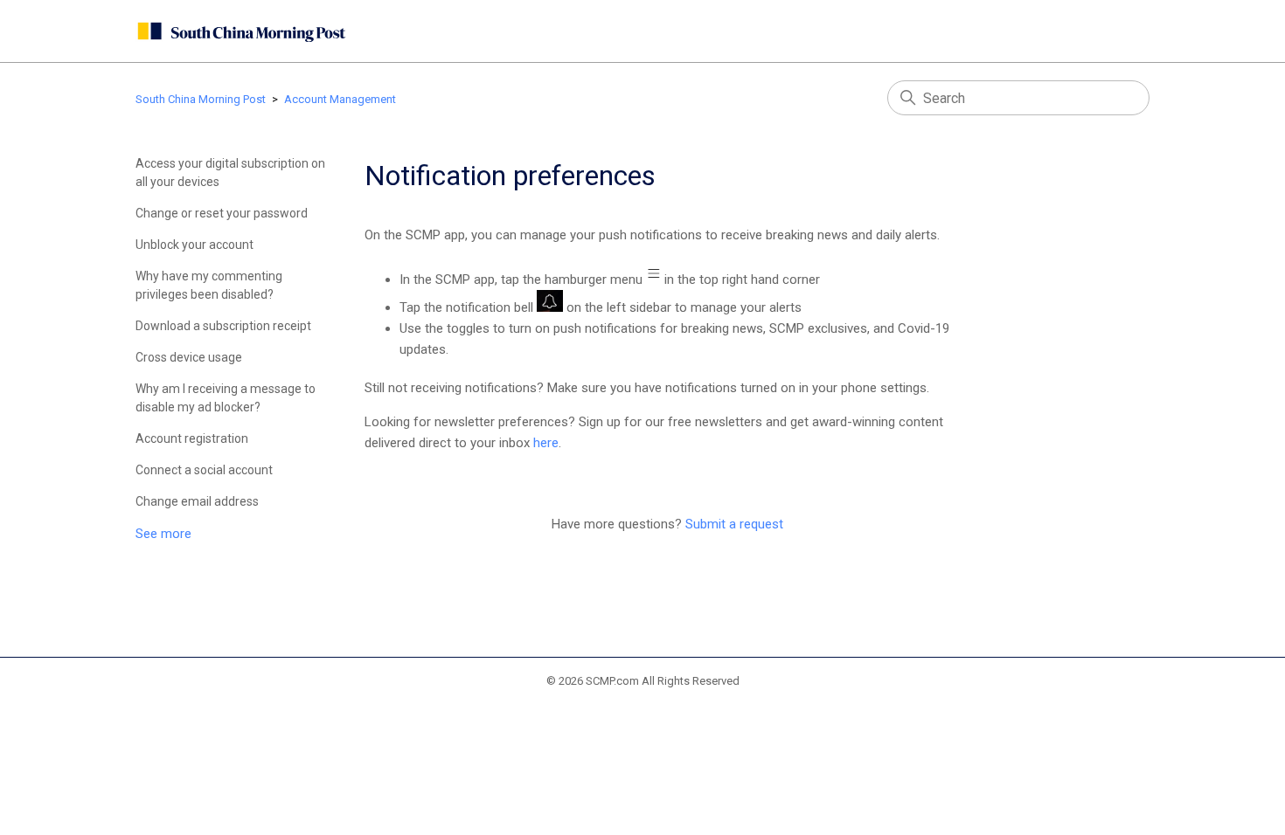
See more (163, 534)
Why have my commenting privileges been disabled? (208, 285)
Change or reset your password (221, 213)
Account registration (191, 438)
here (546, 443)
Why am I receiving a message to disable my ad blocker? (225, 398)
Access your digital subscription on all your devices (230, 172)
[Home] (240, 31)
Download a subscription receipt (223, 326)
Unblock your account (194, 245)
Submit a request (734, 524)
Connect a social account (204, 470)
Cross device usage (188, 357)
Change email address (197, 501)
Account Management (340, 99)
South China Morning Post (200, 99)
